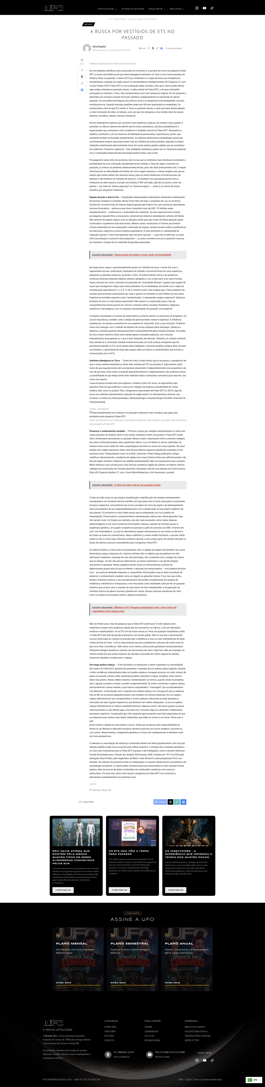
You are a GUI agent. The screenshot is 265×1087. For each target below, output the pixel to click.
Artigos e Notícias (132, 9)
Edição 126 (106, 790)
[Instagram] (197, 8)
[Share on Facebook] (149, 48)
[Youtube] (204, 8)
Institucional (106, 9)
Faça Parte (156, 9)
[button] (107, 9)
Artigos (88, 24)
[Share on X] (153, 48)
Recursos (176, 9)
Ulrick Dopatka (99, 46)
